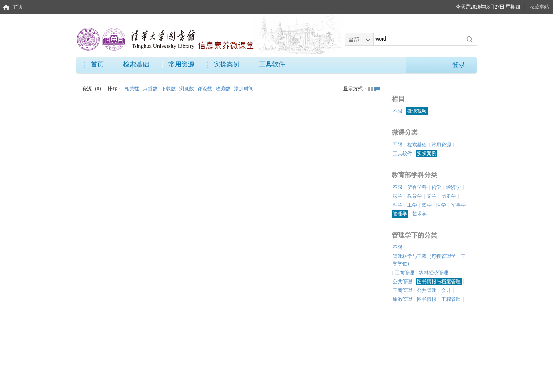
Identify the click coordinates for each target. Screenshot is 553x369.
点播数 (151, 89)
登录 (458, 64)
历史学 (448, 196)
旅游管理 (402, 299)
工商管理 (404, 272)
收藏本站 (539, 7)
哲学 (436, 187)
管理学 (400, 214)
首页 (18, 7)
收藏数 (224, 89)
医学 (441, 205)
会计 (446, 290)
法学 (397, 196)
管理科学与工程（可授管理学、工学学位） (429, 260)
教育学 (414, 196)
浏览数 (187, 89)
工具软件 (272, 64)
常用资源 (181, 64)
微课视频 (417, 111)
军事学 (458, 205)
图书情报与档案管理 (439, 281)
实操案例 (227, 64)
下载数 (169, 89)
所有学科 (417, 187)
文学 (431, 196)
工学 (412, 205)
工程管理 (451, 299)
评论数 (205, 89)
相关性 (132, 89)
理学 (397, 205)
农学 (427, 205)
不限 (397, 111)
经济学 (453, 187)
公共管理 (402, 281)
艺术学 (419, 214)
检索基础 (136, 64)
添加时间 (243, 89)
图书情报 (426, 299)
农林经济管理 (433, 272)
